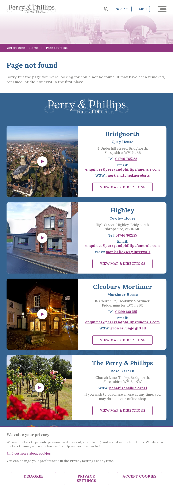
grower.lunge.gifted (128, 328)
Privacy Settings (86, 478)
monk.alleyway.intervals (128, 252)
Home (33, 48)
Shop (143, 9)
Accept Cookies (139, 476)
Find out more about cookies (29, 453)
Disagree (33, 476)
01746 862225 (126, 235)
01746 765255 (126, 159)
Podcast (122, 9)
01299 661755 (126, 312)
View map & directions (122, 187)
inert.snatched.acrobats (128, 175)
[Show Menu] (162, 9)
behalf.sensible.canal (128, 388)
